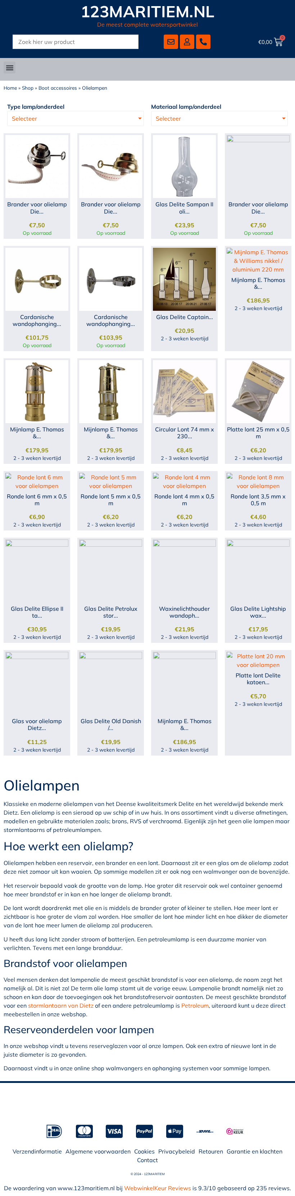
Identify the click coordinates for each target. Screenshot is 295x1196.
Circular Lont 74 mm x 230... (184, 433)
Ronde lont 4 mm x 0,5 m (184, 500)
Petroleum (195, 1005)
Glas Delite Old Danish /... (111, 724)
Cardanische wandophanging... (37, 320)
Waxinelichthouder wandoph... (184, 612)
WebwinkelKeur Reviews (157, 1188)
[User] (187, 42)
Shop (27, 88)
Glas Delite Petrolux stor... (110, 612)
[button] (9, 67)
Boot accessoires (57, 88)
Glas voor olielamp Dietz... (37, 724)
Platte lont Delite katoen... (258, 679)
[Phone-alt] (203, 42)
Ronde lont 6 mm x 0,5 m (37, 500)
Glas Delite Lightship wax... (258, 612)
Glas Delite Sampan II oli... (184, 208)
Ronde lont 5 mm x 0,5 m (111, 500)
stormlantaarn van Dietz (61, 1005)
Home (10, 88)
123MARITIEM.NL (148, 11)
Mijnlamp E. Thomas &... (258, 283)
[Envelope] (171, 42)
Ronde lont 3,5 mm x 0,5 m (258, 500)
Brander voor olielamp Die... (37, 208)
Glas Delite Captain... (184, 317)
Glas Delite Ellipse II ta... (37, 612)
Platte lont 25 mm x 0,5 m (258, 433)
